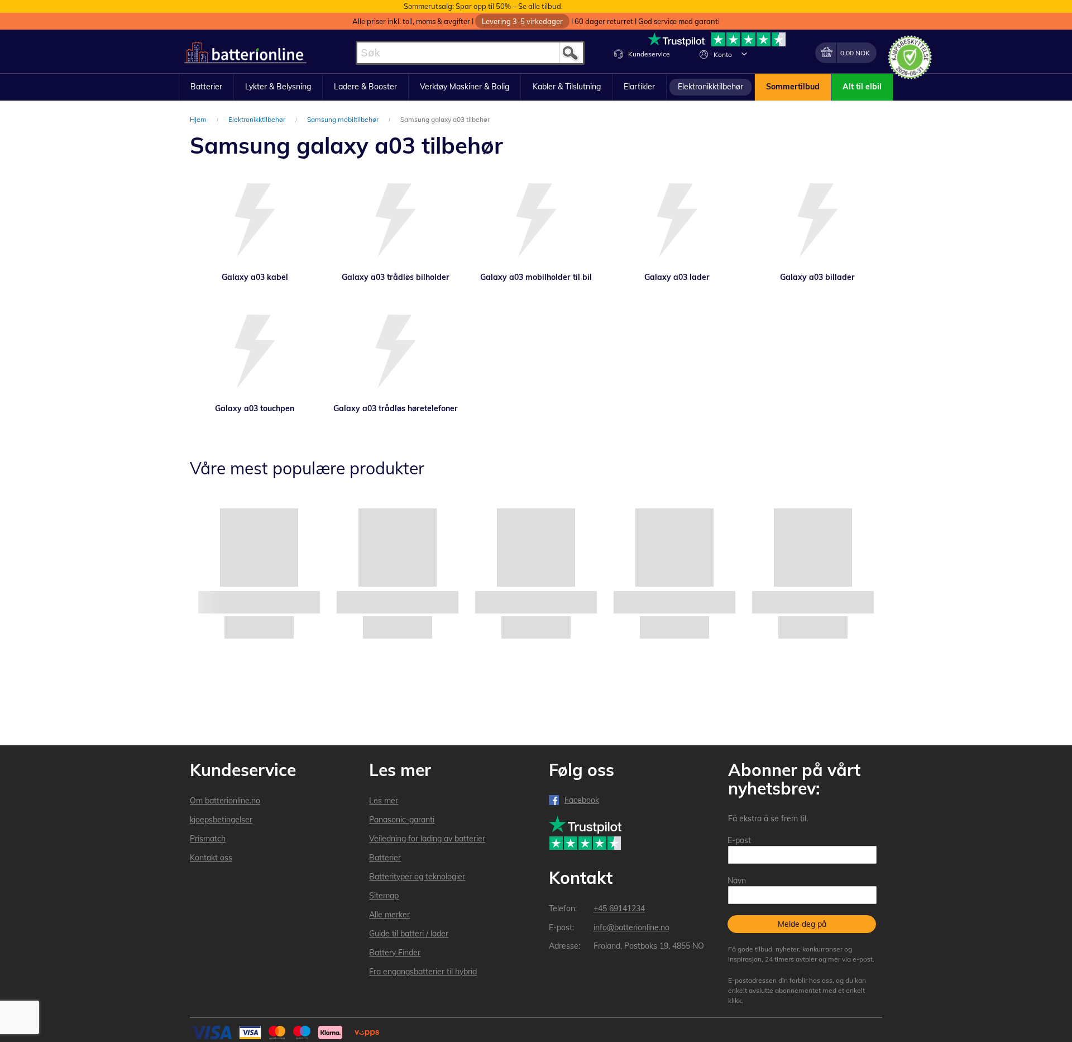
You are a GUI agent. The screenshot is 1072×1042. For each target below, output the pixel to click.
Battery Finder (394, 953)
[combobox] (470, 53)
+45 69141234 (619, 908)
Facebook (581, 800)
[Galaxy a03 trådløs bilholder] (395, 221)
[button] (744, 54)
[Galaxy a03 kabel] (254, 221)
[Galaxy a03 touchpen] (254, 353)
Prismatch (208, 839)
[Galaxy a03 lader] (676, 221)
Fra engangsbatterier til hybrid (423, 972)
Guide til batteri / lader (408, 934)
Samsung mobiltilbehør (343, 119)
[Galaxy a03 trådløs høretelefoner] (395, 353)
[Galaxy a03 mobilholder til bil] (536, 221)
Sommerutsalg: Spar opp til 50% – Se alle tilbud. (483, 6)
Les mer (383, 801)
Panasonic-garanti (401, 820)
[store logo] (245, 53)
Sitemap (384, 896)
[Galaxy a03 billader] (817, 221)
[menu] (536, 87)
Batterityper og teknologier (417, 877)
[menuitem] (206, 87)
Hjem (199, 119)
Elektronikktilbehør (257, 119)
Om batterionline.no (225, 801)
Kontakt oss (211, 858)
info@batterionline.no (631, 927)
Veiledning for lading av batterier (427, 839)
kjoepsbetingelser (221, 820)
